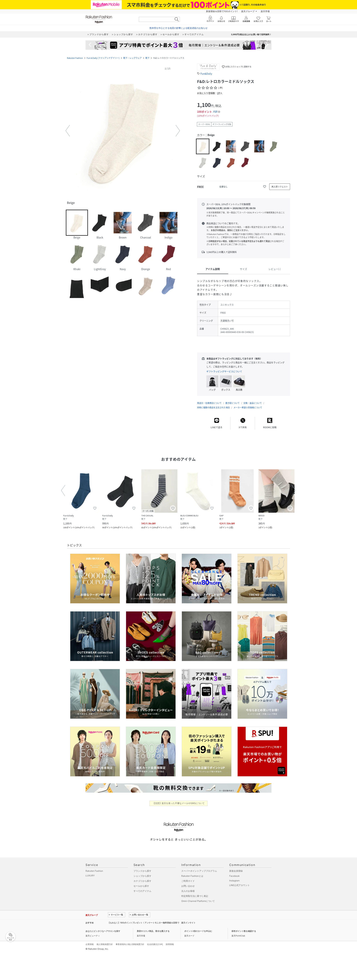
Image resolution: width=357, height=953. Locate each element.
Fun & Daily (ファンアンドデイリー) (103, 58)
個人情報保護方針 (105, 944)
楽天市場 (265, 11)
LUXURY (90, 875)
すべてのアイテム (142, 891)
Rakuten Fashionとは (192, 875)
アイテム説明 (212, 269)
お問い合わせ (188, 886)
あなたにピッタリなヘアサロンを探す (103, 931)
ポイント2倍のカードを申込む (198, 931)
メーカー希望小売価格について (248, 407)
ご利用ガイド (188, 881)
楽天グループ (248, 11)
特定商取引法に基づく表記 (194, 896)
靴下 (147, 58)
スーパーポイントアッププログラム (199, 870)
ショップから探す (142, 875)
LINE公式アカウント (239, 885)
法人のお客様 (188, 891)
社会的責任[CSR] (155, 944)
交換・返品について (252, 403)
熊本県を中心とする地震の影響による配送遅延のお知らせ (178, 28)
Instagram (234, 880)
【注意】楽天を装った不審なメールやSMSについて (179, 803)
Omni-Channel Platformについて (198, 901)
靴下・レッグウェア (132, 58)
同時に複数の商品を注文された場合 (213, 407)
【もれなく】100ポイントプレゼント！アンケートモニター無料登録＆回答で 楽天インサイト (152, 922)
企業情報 (90, 944)
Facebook (234, 875)
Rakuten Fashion (75, 58)
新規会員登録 (236, 870)
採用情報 (170, 944)
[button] (122, 130)
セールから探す (141, 886)
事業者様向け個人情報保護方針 (130, 944)
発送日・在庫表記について (209, 403)
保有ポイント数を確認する (243, 931)
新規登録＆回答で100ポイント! (221, 11)
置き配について (232, 403)
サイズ (243, 269)
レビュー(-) (274, 269)
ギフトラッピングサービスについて (224, 371)
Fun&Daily (206, 73)
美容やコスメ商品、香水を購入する (153, 931)
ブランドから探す (142, 870)
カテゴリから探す (142, 881)
